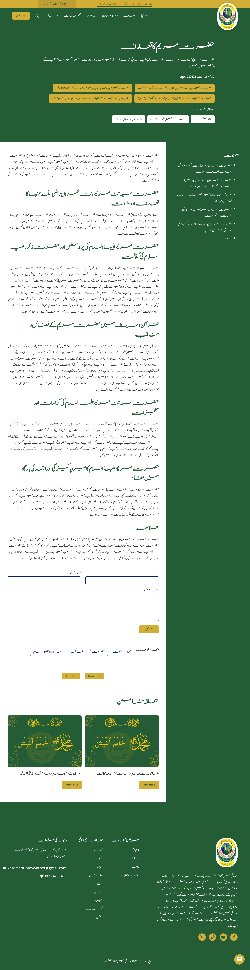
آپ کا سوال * (151, 589)
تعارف (129, 15)
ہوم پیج (144, 15)
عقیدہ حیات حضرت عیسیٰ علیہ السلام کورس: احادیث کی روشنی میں (90, 98)
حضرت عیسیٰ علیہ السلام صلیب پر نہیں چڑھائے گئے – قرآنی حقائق (93, 88)
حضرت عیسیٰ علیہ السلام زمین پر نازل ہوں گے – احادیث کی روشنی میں (174, 88)
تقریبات (72, 15)
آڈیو (101, 858)
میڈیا (50, 15)
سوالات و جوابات (128, 875)
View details (149, 785)
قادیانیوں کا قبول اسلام (128, 119)
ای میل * (75, 572)
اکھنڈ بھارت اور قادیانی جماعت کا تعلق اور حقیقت (128, 773)
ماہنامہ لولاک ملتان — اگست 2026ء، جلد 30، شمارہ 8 (124, 4)
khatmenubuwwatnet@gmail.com (36, 867)
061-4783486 (55, 876)
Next (91, 676)
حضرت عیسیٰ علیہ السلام (168, 119)
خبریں (98, 900)
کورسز (91, 15)
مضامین (96, 875)
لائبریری (107, 15)
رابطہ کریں (21, 16)
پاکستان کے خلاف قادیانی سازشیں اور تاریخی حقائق (51, 773)
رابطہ (135, 866)
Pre (74, 676)
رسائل (98, 892)
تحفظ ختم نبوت (202, 119)
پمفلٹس (99, 917)
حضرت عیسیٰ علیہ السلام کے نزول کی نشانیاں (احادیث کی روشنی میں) (174, 98)
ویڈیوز (100, 866)
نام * (156, 572)
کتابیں (100, 883)
